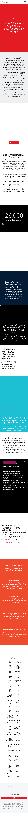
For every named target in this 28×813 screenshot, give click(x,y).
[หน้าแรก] (5, 2)
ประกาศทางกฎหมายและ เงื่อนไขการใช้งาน (14, 804)
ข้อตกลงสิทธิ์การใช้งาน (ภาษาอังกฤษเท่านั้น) (14, 803)
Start (14, 508)
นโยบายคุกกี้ (23, 806)
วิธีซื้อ (14, 798)
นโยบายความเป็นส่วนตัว (7, 806)
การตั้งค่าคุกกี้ (17, 806)
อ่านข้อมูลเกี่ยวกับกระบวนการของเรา (10, 542)
